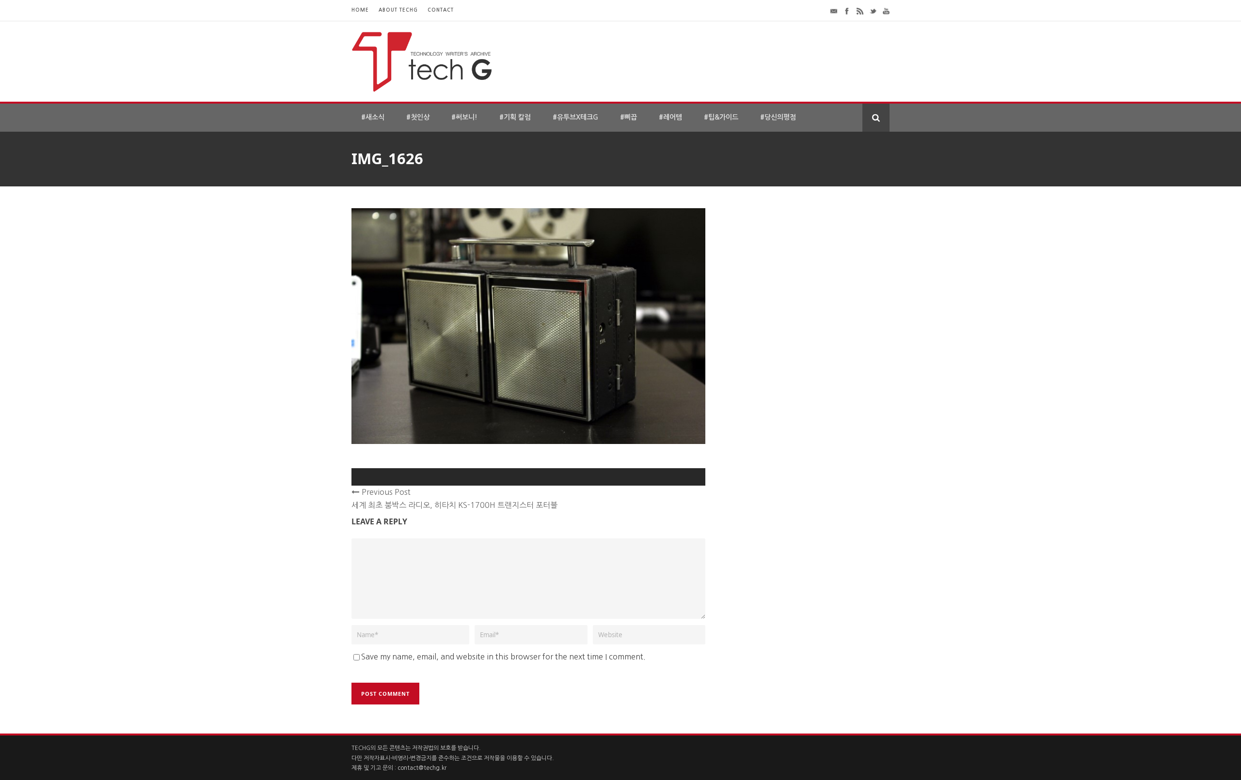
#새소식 (372, 117)
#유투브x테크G (575, 117)
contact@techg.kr (422, 768)
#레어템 (670, 117)
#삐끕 (628, 117)
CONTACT (441, 10)
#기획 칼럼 (515, 117)
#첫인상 (418, 117)
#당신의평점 (778, 117)
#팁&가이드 (721, 117)
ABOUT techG (398, 10)
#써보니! (464, 117)
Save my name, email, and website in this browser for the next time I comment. (503, 656)
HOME (360, 10)
